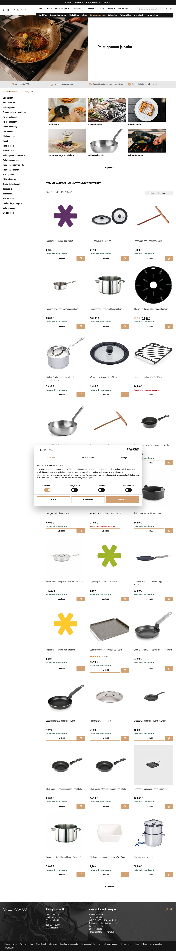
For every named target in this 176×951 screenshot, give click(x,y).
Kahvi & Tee (43, 15)
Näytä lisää (109, 167)
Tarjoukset (89, 9)
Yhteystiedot (41, 944)
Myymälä (111, 9)
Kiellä (53, 500)
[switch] (74, 490)
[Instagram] (167, 910)
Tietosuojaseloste (88, 944)
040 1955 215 (99, 920)
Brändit (101, 9)
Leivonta (84, 15)
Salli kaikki (122, 500)
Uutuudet (77, 9)
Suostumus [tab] (52, 458)
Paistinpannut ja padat (97, 15)
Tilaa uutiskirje (141, 944)
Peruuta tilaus (126, 944)
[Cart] (170, 8)
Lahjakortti (123, 9)
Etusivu (6, 92)
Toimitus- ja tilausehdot (69, 944)
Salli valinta (88, 500)
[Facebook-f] (171, 910)
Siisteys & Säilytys (152, 15)
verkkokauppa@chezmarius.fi (101, 932)
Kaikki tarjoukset (156, 944)
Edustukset (53, 944)
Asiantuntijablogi (62, 9)
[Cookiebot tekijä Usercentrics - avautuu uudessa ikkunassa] (128, 449)
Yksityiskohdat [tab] (88, 458)
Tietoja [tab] (124, 458)
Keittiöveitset (112, 15)
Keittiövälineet (74, 15)
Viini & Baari (138, 15)
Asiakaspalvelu (45, 9)
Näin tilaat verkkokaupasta (108, 944)
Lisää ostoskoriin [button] (81, 258)
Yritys (15, 944)
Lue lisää (61, 258)
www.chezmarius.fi (54, 927)
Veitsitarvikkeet (125, 15)
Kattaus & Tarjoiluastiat (58, 15)
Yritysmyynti (9, 948)
